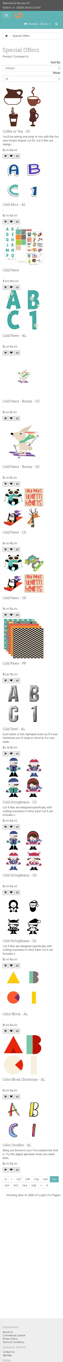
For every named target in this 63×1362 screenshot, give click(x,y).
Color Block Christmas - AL (24, 1079)
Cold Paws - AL (14, 335)
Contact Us (9, 1352)
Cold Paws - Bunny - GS (21, 466)
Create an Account (28, 7)
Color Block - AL (15, 1014)
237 (18, 1179)
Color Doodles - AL (17, 1145)
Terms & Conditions (13, 1342)
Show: (56, 72)
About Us (8, 1332)
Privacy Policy (10, 1338)
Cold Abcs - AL (14, 204)
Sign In (7, 7)
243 (15, 1185)
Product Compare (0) (16, 56)
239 (36, 1179)
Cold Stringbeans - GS (20, 875)
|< (6, 1179)
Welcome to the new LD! (16, 3)
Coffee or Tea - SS (16, 131)
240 (45, 1179)
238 (27, 1179)
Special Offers (21, 35)
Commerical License (14, 1335)
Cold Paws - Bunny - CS (21, 401)
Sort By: (55, 62)
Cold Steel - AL (14, 729)
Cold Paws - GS (14, 598)
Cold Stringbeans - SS (19, 941)
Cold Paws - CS (14, 532)
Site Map (7, 1355)
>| (47, 1185)
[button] (37, 24)
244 (24, 1185)
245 (33, 1185)
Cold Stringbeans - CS (20, 802)
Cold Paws (11, 270)
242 (7, 1185)
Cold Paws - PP (14, 663)
